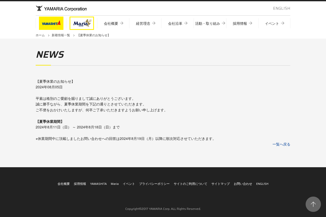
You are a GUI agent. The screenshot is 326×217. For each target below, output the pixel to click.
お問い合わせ (243, 183)
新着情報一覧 (61, 35)
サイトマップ (220, 183)
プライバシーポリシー (154, 183)
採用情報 (80, 183)
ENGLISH (281, 8)
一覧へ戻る (281, 144)
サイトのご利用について (190, 183)
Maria (115, 183)
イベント (129, 183)
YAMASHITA (98, 183)
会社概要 (64, 183)
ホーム (40, 35)
